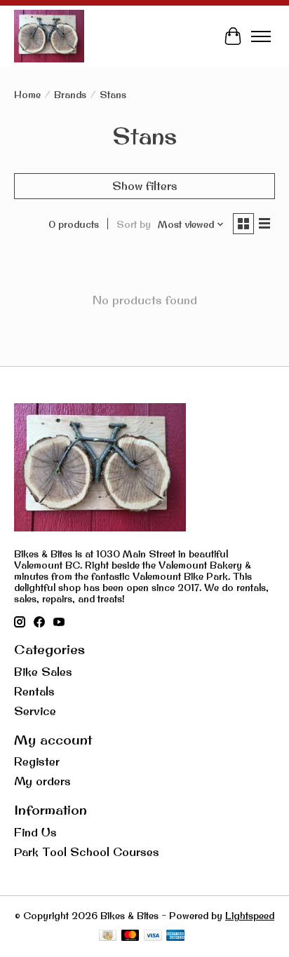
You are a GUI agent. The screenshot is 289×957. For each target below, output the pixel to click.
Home (27, 94)
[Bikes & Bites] (49, 36)
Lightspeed (249, 915)
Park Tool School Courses (86, 852)
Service (35, 711)
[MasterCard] (130, 936)
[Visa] (153, 936)
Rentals (34, 691)
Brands (70, 94)
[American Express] (175, 936)
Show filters (144, 186)
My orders (42, 781)
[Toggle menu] (261, 36)
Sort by (133, 224)
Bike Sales (43, 672)
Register (37, 761)
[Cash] (107, 936)
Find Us (35, 832)
